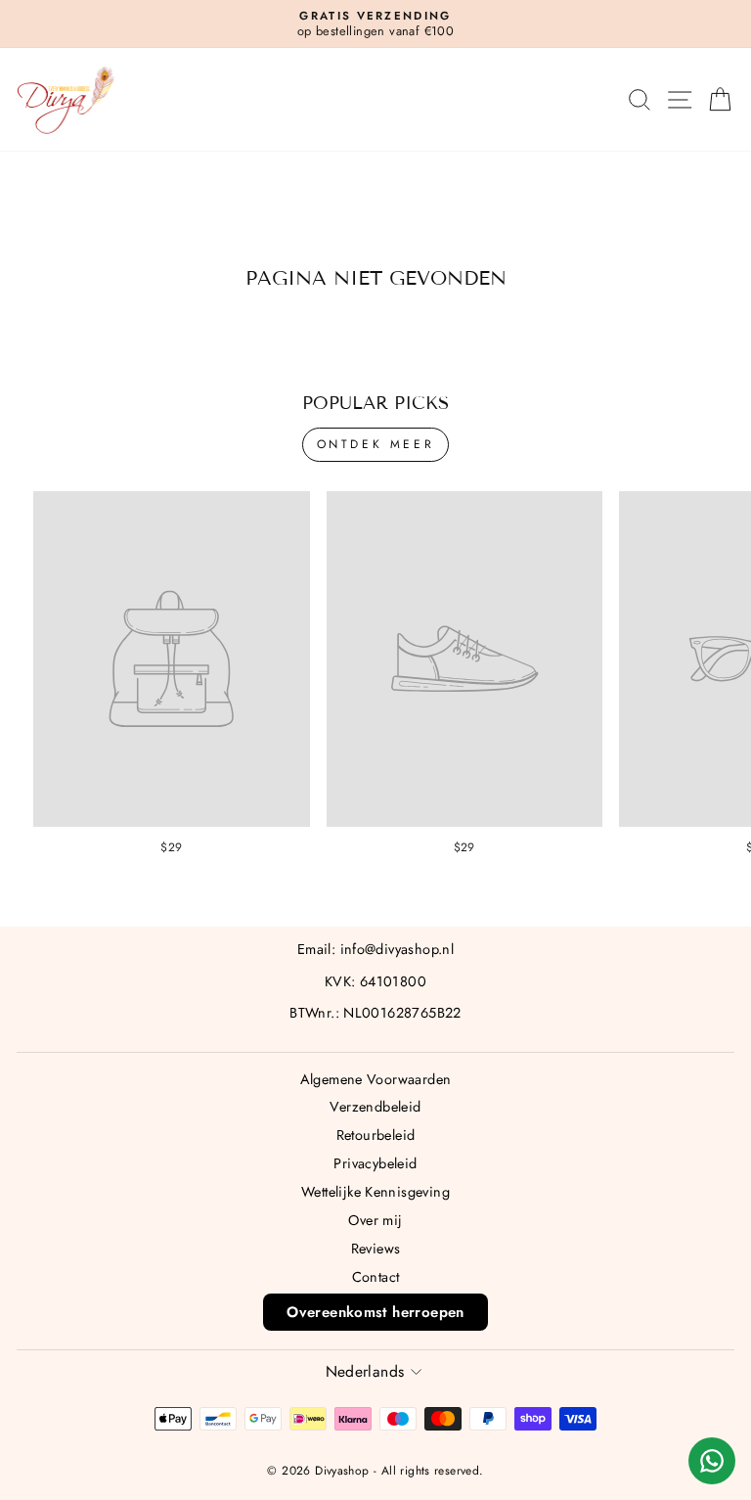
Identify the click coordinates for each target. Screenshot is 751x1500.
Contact (376, 1277)
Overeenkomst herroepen (375, 1312)
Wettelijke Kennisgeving (375, 1192)
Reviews (376, 1248)
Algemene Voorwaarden (376, 1079)
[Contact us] (711, 1460)
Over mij (375, 1220)
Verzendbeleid (375, 1106)
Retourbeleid (376, 1135)
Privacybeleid (375, 1163)
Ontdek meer (376, 444)
